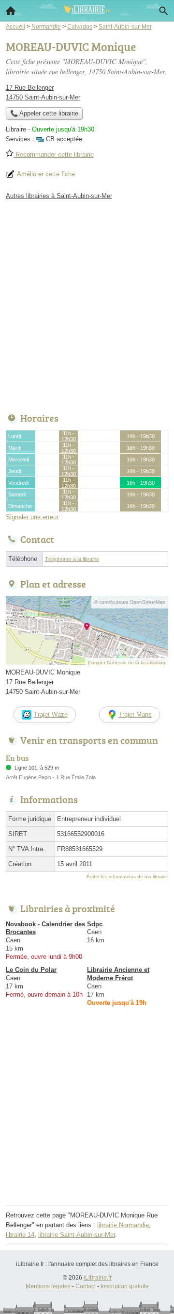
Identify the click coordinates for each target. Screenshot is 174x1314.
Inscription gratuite (125, 1286)
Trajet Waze (51, 714)
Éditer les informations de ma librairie (127, 876)
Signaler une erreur (32, 517)
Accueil (10, 10)
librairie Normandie (123, 1225)
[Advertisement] (87, 303)
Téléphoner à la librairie (72, 559)
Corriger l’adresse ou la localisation (126, 662)
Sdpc (94, 924)
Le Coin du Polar (31, 969)
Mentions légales (48, 1286)
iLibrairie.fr (98, 1277)
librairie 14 (20, 1234)
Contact (85, 1286)
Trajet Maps (135, 714)
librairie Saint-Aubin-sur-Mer (76, 1234)
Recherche (163, 10)
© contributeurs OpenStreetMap (129, 602)
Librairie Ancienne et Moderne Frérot (118, 974)
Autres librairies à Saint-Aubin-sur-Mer (59, 195)
